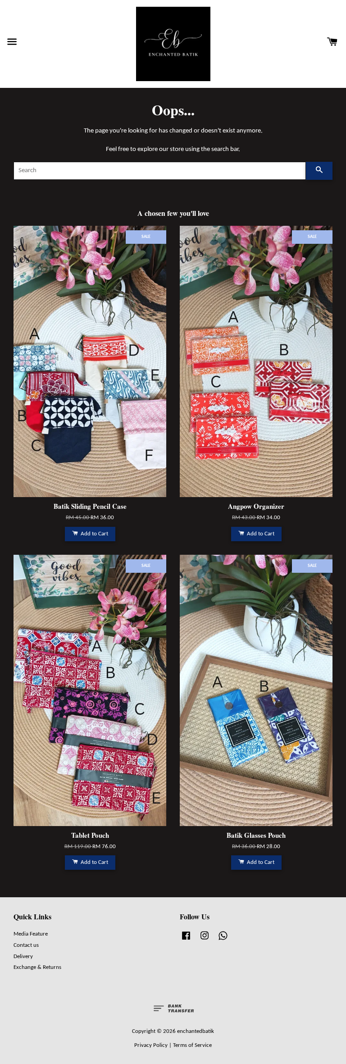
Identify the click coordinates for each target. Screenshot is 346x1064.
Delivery (23, 956)
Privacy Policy (151, 1045)
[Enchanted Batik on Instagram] (204, 940)
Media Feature (31, 934)
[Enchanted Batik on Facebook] (186, 940)
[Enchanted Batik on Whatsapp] (223, 940)
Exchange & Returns (37, 967)
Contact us (26, 945)
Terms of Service (192, 1045)
